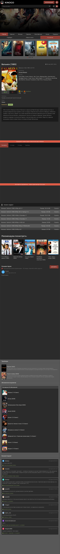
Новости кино (29, 37)
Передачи (55, 34)
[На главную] (7, 2)
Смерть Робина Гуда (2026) (11, 476)
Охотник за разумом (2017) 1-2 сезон (14, 525)
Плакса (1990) (8, 517)
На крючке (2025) (8, 493)
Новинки (12, 34)
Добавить (54, 267)
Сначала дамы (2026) (10, 465)
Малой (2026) (7, 509)
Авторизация (49, 2)
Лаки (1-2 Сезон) (8, 501)
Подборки (9, 37)
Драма (3, 102)
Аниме (47, 34)
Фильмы (20, 34)
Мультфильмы (38, 34)
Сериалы (28, 34)
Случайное (50, 37)
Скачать (56, 208)
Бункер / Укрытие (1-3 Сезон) (12, 533)
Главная (4, 34)
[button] (27, 57)
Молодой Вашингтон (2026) (12, 485)
